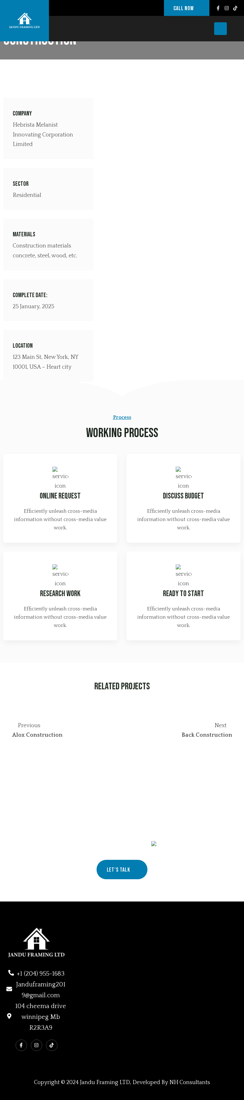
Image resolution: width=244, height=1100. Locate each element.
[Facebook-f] (218, 8)
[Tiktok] (235, 8)
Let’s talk (119, 870)
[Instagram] (226, 8)
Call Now (184, 8)
